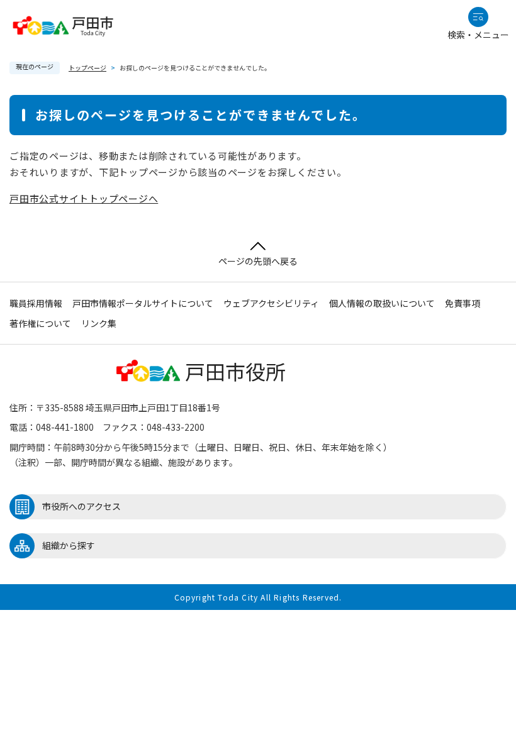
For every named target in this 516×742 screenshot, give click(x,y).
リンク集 (98, 323)
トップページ (87, 67)
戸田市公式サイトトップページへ (83, 198)
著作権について (40, 323)
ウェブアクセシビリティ (271, 303)
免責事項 (462, 303)
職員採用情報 (35, 303)
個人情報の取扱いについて (382, 303)
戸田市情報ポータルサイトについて (142, 303)
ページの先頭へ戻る (258, 261)
